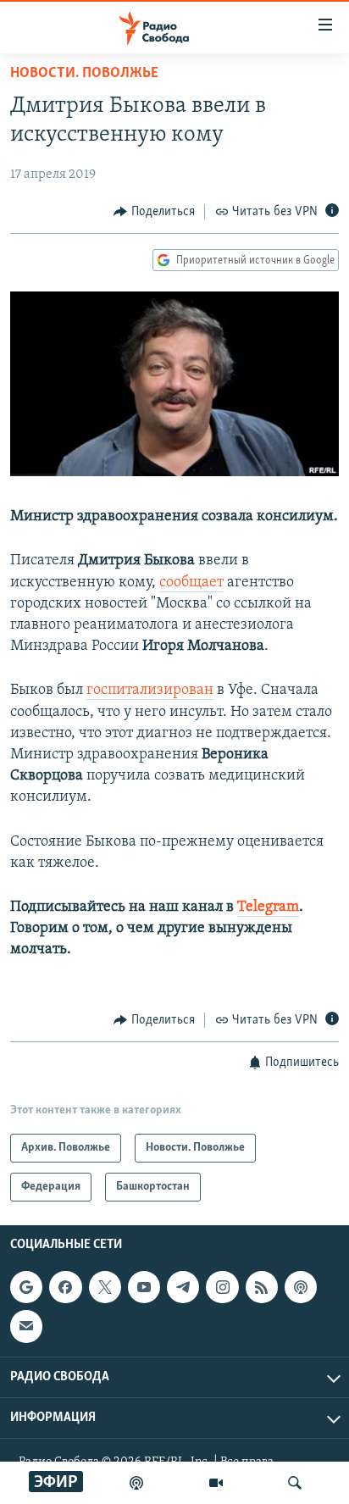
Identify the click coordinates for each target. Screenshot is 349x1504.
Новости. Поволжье (84, 73)
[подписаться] (26, 1327)
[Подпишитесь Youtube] (144, 1288)
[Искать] (294, 1483)
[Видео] (216, 1483)
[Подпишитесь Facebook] (65, 1288)
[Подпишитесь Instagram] (222, 1288)
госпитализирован (149, 690)
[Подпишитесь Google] (26, 1288)
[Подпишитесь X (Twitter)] (105, 1288)
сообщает (191, 583)
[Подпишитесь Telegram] (183, 1288)
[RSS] (262, 1288)
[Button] (154, 212)
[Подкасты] (301, 1288)
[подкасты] (136, 1483)
